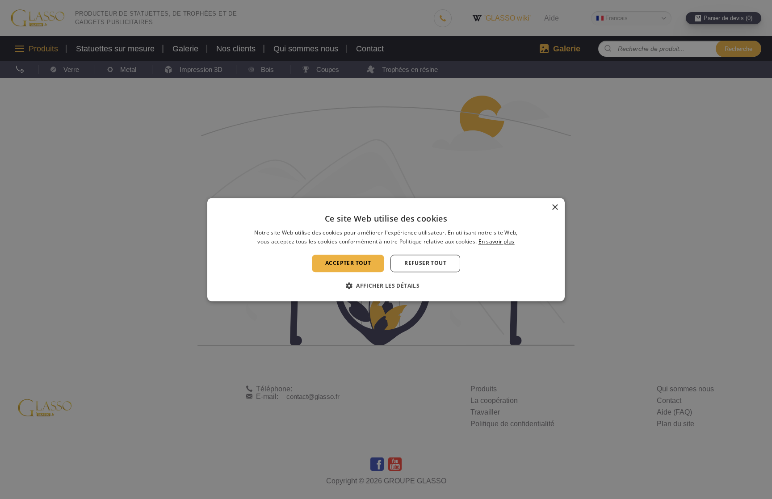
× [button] (554, 207)
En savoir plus (496, 241)
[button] (386, 285)
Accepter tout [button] (348, 263)
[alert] (386, 249)
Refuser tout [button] (425, 263)
